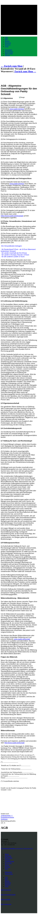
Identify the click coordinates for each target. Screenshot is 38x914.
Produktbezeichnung (7, 817)
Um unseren (17, 848)
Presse (7, 865)
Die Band (8, 856)
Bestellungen (9, 52)
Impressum (8, 872)
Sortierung (4, 819)
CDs (6, 37)
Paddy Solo (8, 858)
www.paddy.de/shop (17, 109)
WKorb (7, 55)
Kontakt (7, 867)
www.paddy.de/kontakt (22, 639)
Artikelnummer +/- (7, 815)
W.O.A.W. (8, 863)
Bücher (7, 41)
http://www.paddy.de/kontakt (14, 743)
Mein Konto (9, 53)
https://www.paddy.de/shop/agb (12, 216)
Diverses (7, 45)
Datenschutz (9, 874)
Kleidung (8, 43)
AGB (6, 46)
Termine (7, 859)
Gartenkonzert (9, 861)
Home (7, 854)
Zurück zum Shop (24, 71)
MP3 (6, 39)
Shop (6, 869)
